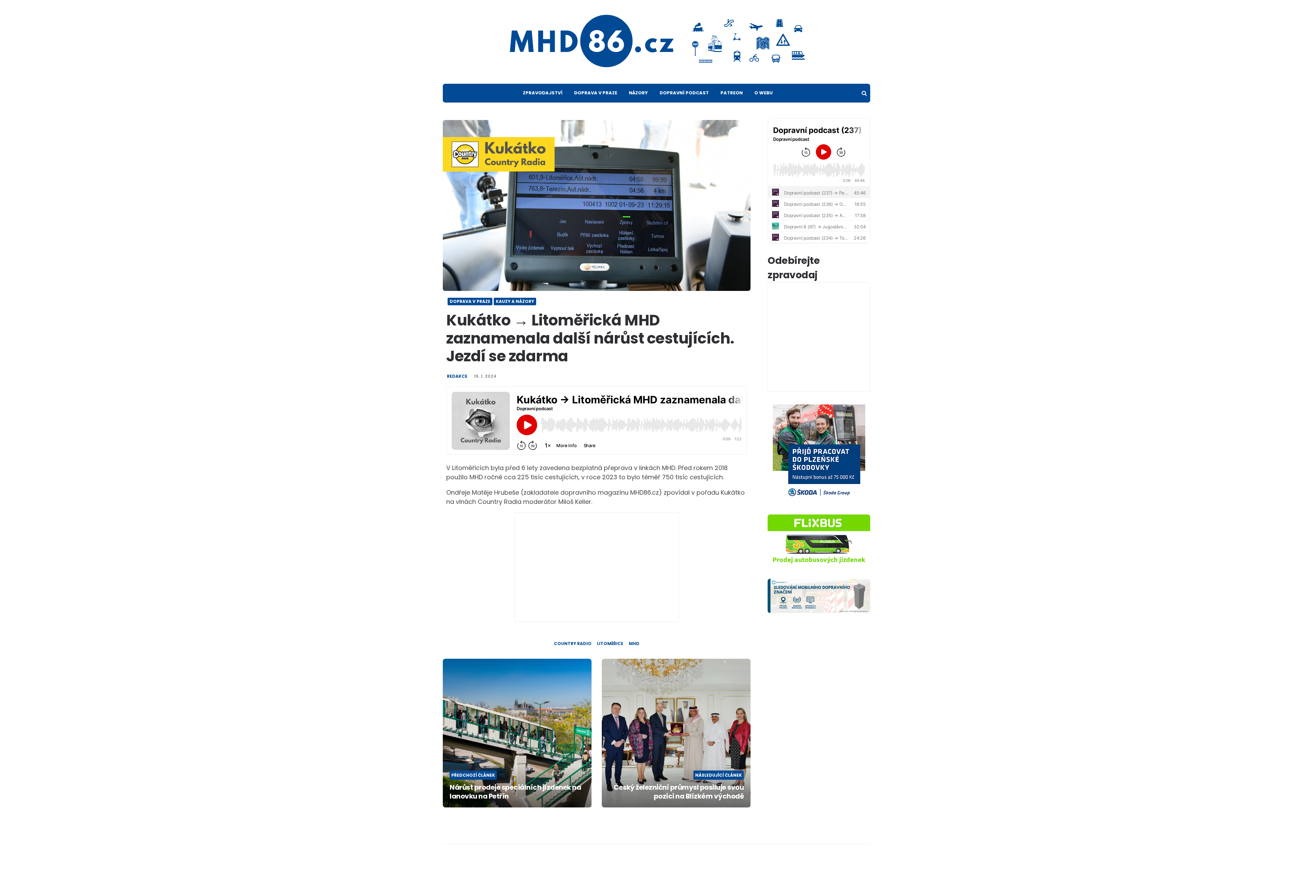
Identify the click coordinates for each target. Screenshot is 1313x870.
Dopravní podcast (684, 93)
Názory (638, 93)
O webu (763, 93)
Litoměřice (610, 643)
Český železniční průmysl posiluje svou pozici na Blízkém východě (679, 792)
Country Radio (573, 643)
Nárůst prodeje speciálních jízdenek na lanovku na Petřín (515, 792)
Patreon (731, 93)
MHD (634, 643)
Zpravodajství (542, 93)
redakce (457, 376)
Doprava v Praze (595, 93)
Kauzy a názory (515, 301)
